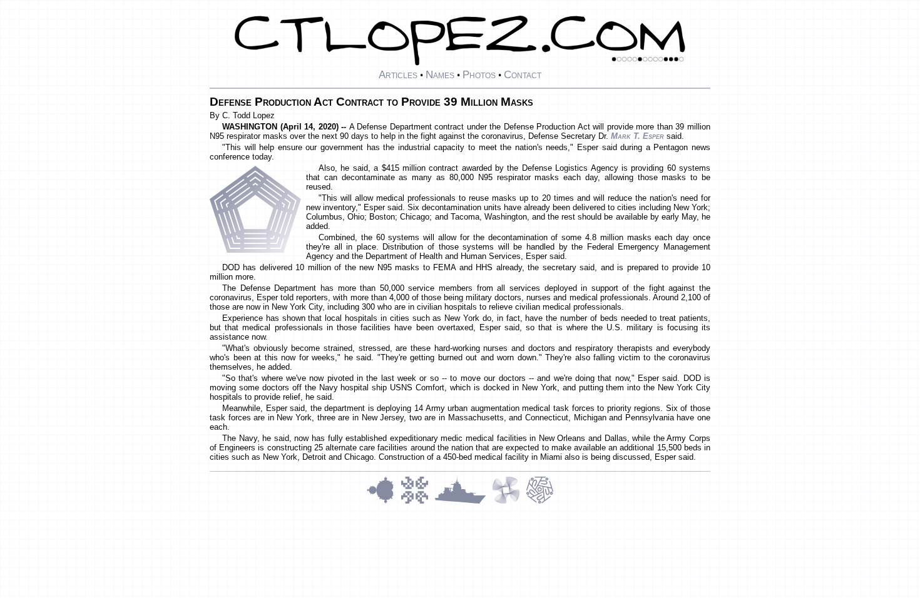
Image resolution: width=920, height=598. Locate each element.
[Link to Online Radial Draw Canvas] (540, 502)
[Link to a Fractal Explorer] (384, 502)
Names (440, 74)
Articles (398, 74)
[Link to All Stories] (463, 502)
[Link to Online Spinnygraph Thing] (509, 502)
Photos (479, 74)
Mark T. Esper (637, 136)
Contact (522, 74)
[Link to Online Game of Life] (417, 502)
